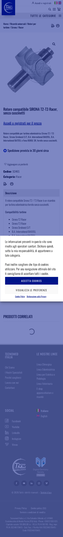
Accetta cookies (31, 281)
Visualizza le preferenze (31, 290)
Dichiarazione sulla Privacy (36, 296)
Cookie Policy (20, 296)
